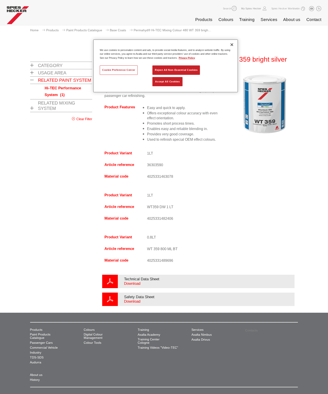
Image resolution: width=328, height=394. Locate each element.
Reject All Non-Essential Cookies (176, 70)
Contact (313, 19)
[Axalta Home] (18, 16)
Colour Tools (92, 342)
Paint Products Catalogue (84, 30)
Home (34, 30)
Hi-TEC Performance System (63, 91)
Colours (225, 19)
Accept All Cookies (167, 81)
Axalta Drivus (200, 339)
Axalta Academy (149, 334)
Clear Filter (84, 119)
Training (247, 19)
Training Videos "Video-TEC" (158, 347)
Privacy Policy (187, 58)
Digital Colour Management (93, 336)
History (35, 379)
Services (269, 19)
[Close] (232, 45)
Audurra (35, 362)
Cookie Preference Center (118, 70)
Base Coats (118, 30)
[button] (234, 8)
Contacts (251, 330)
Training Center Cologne (149, 341)
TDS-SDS (37, 357)
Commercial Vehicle (44, 347)
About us (291, 19)
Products (203, 19)
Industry (35, 352)
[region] (165, 65)
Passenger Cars (41, 342)
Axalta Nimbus (201, 334)
